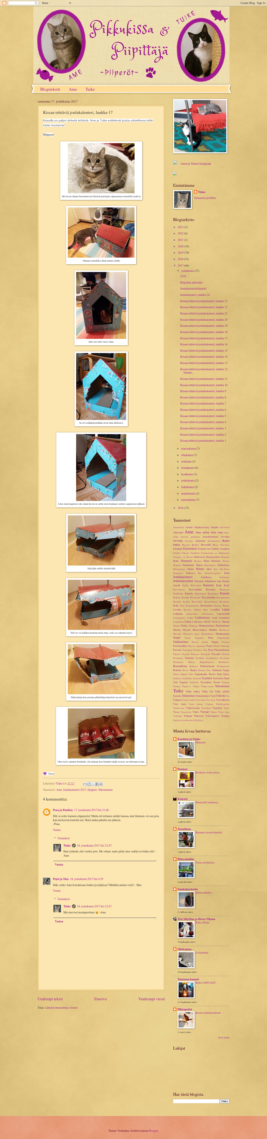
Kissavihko (197, 601)
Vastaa (56, 830)
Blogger (153, 1131)
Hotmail (177, 565)
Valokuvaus (178, 707)
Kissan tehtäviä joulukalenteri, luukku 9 (203, 391)
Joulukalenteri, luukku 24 (195, 295)
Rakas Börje (202, 922)
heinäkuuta (188, 468)
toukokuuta (188, 480)
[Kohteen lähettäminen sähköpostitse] (85, 784)
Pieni (210, 649)
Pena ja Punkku (63, 810)
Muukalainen (207, 633)
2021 (181, 240)
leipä (175, 720)
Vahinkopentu (222, 704)
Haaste (189, 556)
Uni (227, 695)
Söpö (226, 678)
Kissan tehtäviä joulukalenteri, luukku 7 (203, 403)
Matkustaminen (207, 625)
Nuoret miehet (200, 641)
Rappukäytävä (207, 662)
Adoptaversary (201, 527)
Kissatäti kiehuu (181, 601)
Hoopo (226, 560)
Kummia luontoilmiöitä (209, 832)
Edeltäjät (177, 548)
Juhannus (199, 581)
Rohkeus (193, 666)
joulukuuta (187, 271)
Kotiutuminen (192, 605)
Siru (191, 674)
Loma (188, 621)
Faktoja (185, 552)
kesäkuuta (187, 474)
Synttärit (207, 678)
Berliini (195, 544)
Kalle (226, 585)
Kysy (205, 609)
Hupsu (199, 565)
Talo (175, 682)
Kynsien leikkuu (192, 609)
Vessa (176, 711)
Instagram (178, 573)
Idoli (209, 569)
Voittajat (188, 715)
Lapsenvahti (223, 613)
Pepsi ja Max (61, 879)
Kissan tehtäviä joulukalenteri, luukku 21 (204, 313)
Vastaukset (63, 838)
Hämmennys (179, 569)
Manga (176, 625)
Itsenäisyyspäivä (212, 573)
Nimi (210, 637)
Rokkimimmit (207, 666)
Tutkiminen (188, 696)
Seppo (226, 670)
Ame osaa (217, 532)
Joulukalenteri (183, 577)
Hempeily (186, 561)
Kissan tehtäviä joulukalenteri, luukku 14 (204, 356)
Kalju (219, 585)
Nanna (188, 637)
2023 (181, 227)
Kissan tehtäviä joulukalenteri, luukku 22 (204, 307)
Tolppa (196, 686)
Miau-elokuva (200, 629)
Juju (219, 581)
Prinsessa (195, 654)
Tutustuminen (203, 695)
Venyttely (217, 707)
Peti (205, 649)
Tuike (90, 89)
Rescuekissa (180, 666)
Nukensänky (223, 637)
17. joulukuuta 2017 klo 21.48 (91, 810)
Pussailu (216, 654)
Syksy (226, 674)
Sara (209, 670)
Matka (184, 625)
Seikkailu (217, 670)
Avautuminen (213, 540)
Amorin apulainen (190, 536)
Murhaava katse (191, 633)
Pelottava (197, 649)
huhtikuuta (187, 487)
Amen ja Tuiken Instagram (195, 163)
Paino (209, 645)
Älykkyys (198, 720)
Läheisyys (197, 621)
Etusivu (100, 998)
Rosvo (186, 670)
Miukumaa (184, 949)
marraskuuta (188, 448)
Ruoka (193, 670)
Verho (226, 707)
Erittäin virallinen (220, 548)
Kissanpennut (223, 597)
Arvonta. (189, 540)
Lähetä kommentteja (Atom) (61, 1007)
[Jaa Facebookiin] (97, 784)
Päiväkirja (224, 658)
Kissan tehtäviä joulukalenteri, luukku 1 (203, 440)
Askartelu (200, 540)
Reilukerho (224, 662)
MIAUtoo (216, 621)
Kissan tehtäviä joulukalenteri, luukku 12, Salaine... (204, 371)
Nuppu (214, 641)
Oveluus (225, 641)
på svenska (183, 720)
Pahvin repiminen (197, 645)
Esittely (176, 552)
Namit (176, 637)
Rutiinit (201, 670)
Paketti (216, 645)
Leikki (190, 617)
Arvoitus (225, 536)
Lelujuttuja (202, 952)
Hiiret (206, 560)
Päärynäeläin (186, 859)
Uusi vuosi (179, 704)
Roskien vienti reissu (207, 772)
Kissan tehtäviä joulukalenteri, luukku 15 (204, 350)
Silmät (176, 674)
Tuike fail (207, 691)
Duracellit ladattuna (207, 802)
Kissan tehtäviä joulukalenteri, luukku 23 (204, 301)
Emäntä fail (204, 548)
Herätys (198, 560)
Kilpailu (224, 593)
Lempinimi (178, 621)
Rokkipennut (223, 666)
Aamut (189, 527)
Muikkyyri (224, 629)
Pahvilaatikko (180, 645)
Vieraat (204, 712)
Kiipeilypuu (200, 593)
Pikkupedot (185, 1009)
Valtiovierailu (193, 707)
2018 (181, 259)
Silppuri (92, 790)
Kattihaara (224, 589)
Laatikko (215, 609)
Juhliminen (210, 581)
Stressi (212, 674)
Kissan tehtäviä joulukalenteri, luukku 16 (204, 344)
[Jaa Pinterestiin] (101, 784)
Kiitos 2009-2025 (206, 982)
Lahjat (225, 609)
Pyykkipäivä (212, 658)
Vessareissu (186, 711)
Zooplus (225, 715)
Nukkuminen (180, 642)
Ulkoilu (220, 696)
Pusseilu (225, 654)
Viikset (213, 711)
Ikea (216, 569)
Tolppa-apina (207, 686)
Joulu (226, 573)
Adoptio (214, 527)
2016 (181, 508)
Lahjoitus (178, 613)
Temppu (225, 682)
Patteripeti (187, 649)
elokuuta (186, 461)
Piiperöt (177, 654)
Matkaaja (193, 625)
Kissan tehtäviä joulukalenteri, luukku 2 (203, 434)
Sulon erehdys (204, 892)
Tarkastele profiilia (205, 198)
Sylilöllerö (187, 678)
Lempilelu (224, 617)
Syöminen (218, 678)
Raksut (191, 662)
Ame (73, 89)
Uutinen (209, 704)
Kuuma (218, 605)
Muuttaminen (222, 633)
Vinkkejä (177, 715)
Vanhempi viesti (151, 998)
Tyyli (213, 695)
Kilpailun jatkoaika (191, 282)
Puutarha (189, 658)
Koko (176, 605)
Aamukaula (178, 527)
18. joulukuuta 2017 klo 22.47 (94, 845)
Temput (176, 686)
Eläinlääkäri (190, 548)
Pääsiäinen (178, 662)
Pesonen (183, 769)
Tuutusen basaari (188, 979)
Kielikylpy (178, 593)
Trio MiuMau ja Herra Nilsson (196, 919)
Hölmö (200, 569)
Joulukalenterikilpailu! (193, 288)
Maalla (225, 621)
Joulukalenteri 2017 (74, 790)
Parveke (177, 649)
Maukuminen (222, 625)
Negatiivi (199, 637)
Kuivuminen (206, 605)
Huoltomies (188, 565)
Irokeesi (190, 573)
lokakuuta (187, 455)
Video (196, 711)
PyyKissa (200, 658)
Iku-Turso (224, 569)
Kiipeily (189, 593)
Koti (182, 605)
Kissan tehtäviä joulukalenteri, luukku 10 (204, 385)
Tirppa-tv (186, 686)
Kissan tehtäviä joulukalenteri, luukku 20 (204, 320)
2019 (181, 252)
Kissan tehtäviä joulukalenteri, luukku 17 (204, 338)
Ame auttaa (202, 532)
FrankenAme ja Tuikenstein (215, 552)
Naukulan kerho (188, 889)
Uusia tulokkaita (205, 862)
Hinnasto (201, 742)
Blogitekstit (50, 89)
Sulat (219, 674)
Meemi (177, 629)
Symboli (197, 678)
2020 (181, 246)
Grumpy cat (179, 556)
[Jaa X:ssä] (93, 784)
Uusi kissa (200, 699)
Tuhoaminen (105, 790)
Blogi (215, 544)
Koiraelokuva (211, 601)
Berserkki (206, 544)
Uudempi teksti (50, 998)
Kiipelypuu (213, 593)
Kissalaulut (195, 597)
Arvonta (178, 541)
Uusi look (210, 699)
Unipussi (177, 699)
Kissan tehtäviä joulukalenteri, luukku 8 (203, 397)
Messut (186, 629)
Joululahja (224, 577)
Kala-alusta (196, 585)
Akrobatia (224, 527)
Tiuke (67, 845)
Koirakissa (224, 601)
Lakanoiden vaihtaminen (199, 613)
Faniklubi (195, 552)
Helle (176, 560)
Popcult (185, 654)
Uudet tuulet (189, 699)
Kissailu (185, 597)
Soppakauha (201, 674)
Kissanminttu (208, 597)
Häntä (191, 569)
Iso (199, 573)
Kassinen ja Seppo (189, 739)
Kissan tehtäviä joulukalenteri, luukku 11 (204, 379)
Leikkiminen (202, 617)
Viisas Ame (223, 711)
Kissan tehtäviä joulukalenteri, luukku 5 (203, 416)
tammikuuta (188, 500)
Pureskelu (205, 654)
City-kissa (224, 544)
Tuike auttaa (193, 691)
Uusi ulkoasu (222, 699)
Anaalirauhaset (210, 536)
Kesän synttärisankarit (208, 1012)
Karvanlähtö (195, 589)
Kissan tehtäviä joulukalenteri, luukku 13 (204, 363)
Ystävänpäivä (212, 715)
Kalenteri (208, 585)
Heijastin (225, 556)
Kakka (185, 585)
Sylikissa (177, 678)
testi (191, 720)
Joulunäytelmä (183, 580)
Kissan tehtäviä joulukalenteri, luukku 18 (204, 332)
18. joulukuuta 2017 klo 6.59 (86, 879)
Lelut (214, 617)
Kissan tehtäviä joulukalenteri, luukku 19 (204, 326)
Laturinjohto (179, 617)
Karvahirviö (179, 589)
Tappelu (183, 682)
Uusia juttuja (196, 704)
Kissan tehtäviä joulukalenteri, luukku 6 (203, 410)
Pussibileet (178, 658)
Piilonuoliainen (221, 649)
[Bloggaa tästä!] (89, 784)
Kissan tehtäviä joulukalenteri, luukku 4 (203, 422)
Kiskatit (176, 597)
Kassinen (210, 589)
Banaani (186, 544)
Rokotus (177, 670)
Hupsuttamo (210, 565)
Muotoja (177, 633)
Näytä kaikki (223, 1037)
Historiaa (216, 560)
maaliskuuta (188, 493)
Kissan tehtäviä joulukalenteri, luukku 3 (203, 428)
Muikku (213, 629)
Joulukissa (206, 577)
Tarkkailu (194, 682)
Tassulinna (206, 682)
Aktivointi (178, 532)
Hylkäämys (223, 565)
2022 (181, 233)
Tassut (216, 682)
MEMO (207, 621)
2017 (181, 265)
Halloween (199, 556)
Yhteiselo (199, 715)
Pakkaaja (225, 645)
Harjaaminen (213, 556)
